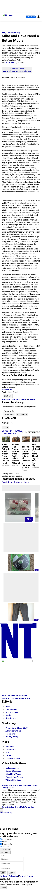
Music (8, 715)
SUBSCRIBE (9, 414)
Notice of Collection (10, 399)
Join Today (5, 849)
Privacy (31, 399)
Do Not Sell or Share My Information (18, 807)
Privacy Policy (11, 737)
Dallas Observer (12, 768)
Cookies (17, 785)
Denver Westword (13, 771)
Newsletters (10, 718)
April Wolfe (9, 62)
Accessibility (26, 785)
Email (4, 392)
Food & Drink (11, 709)
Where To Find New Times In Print (16, 698)
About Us (9, 746)
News (7, 706)
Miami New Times (13, 774)
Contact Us (10, 749)
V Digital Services (13, 780)
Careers (9, 755)
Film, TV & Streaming (11, 32)
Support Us (31, 16)
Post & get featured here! (16, 482)
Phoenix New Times (14, 777)
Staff (7, 752)
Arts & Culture (11, 712)
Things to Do (7, 844)
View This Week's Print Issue (14, 695)
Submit (11, 873)
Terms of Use (11, 734)
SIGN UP (7, 396)
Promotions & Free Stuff (16, 728)
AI (33, 785)
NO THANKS (22, 414)
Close (3, 887)
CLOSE (5, 427)
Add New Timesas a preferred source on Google (17, 70)
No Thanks (5, 852)
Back (3, 873)
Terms (24, 399)
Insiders (5, 846)
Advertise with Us (13, 731)
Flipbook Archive (12, 758)
